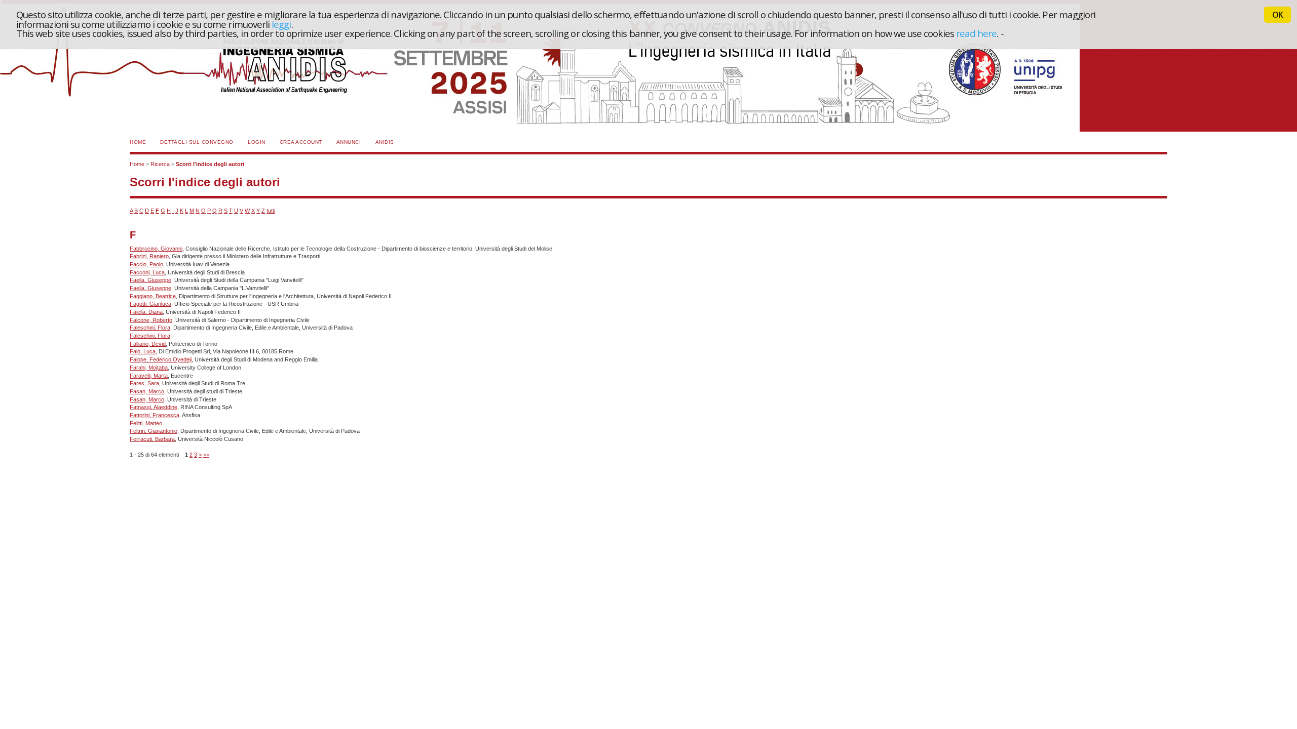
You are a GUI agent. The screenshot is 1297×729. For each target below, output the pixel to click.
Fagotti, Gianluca (150, 304)
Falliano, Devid (148, 344)
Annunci (348, 142)
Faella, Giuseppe (150, 280)
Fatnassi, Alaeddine (153, 407)
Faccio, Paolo (146, 264)
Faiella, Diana (146, 312)
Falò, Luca (143, 351)
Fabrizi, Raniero (149, 256)
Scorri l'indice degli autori (210, 164)
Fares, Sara (144, 383)
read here (976, 33)
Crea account (301, 142)
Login (256, 142)
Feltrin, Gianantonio (153, 431)
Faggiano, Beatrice (153, 296)
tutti (270, 211)
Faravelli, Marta (149, 376)
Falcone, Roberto (151, 320)
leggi (281, 24)
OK (1277, 14)
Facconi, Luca (147, 272)
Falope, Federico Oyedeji (161, 359)
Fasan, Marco (147, 391)
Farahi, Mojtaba (149, 367)
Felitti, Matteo (146, 423)
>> (206, 455)
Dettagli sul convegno (197, 142)
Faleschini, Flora (150, 328)
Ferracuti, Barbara (152, 439)
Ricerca (160, 164)
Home (138, 142)
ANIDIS (384, 142)
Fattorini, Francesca (154, 415)
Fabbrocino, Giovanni (156, 249)
